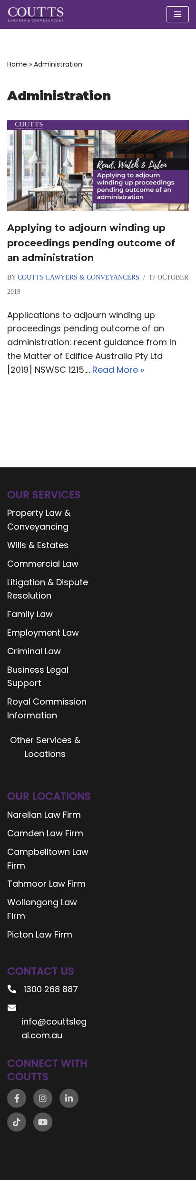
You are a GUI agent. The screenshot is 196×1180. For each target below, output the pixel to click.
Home (17, 64)
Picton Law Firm (39, 934)
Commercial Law (42, 564)
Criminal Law (34, 651)
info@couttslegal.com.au (54, 1028)
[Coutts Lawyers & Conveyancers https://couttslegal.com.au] (35, 14)
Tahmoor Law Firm (46, 884)
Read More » (118, 370)
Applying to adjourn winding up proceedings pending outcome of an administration (91, 242)
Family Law (30, 614)
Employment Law (43, 632)
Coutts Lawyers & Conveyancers (78, 277)
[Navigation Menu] (178, 14)
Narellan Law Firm (44, 815)
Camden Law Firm (45, 833)
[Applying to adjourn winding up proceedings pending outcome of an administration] (98, 165)
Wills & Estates (38, 545)
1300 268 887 (51, 989)
